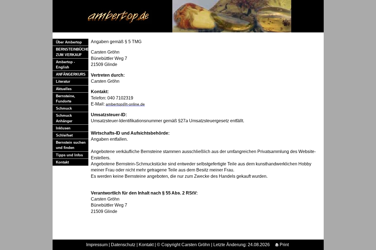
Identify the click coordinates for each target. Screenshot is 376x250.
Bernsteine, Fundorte (65, 98)
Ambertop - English (65, 64)
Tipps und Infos (69, 155)
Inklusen (63, 128)
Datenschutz (123, 244)
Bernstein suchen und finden (71, 145)
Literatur (63, 81)
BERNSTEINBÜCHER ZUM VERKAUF (72, 52)
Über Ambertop (69, 42)
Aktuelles (64, 89)
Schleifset (64, 135)
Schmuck (64, 108)
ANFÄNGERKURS (71, 74)
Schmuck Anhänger (64, 118)
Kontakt (62, 162)
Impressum (97, 244)
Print (284, 244)
